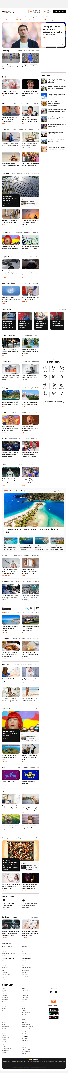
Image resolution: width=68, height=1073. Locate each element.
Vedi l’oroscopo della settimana (53, 401)
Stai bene (24, 703)
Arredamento (35, 555)
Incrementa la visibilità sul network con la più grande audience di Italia (30, 933)
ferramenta (4, 949)
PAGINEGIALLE (15, 1061)
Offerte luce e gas (49, 20)
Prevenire (4, 685)
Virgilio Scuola (5, 1028)
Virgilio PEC (4, 995)
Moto (26, 257)
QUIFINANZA (56, 1061)
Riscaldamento (18, 555)
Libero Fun (24, 1033)
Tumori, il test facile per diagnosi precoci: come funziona (9, 681)
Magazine (5, 103)
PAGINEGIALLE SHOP (22, 1061)
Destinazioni (20, 388)
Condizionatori (6, 575)
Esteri (32, 438)
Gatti (31, 791)
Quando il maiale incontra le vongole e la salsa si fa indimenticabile (56, 103)
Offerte (20, 50)
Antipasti (15, 638)
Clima (13, 173)
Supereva (5, 581)
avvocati (24, 972)
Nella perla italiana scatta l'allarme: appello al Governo (10, 628)
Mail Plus (8, 20)
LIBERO (5, 1061)
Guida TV (15, 103)
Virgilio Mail (4, 990)
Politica (27, 438)
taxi (3, 960)
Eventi (24, 612)
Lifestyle (25, 77)
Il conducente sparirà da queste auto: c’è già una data (9, 273)
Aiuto (3, 1010)
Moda (31, 77)
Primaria (31, 412)
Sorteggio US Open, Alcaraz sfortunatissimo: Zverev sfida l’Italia (29, 481)
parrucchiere (25, 960)
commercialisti (25, 974)
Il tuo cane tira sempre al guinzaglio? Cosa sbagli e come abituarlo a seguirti (30, 808)
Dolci (37, 638)
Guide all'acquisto (29, 50)
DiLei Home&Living (9, 335)
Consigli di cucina (26, 658)
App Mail (4, 1008)
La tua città (24, 1045)
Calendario (4, 1006)
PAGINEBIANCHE (35, 1061)
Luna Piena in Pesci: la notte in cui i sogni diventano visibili (31, 867)
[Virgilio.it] (8, 12)
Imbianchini (27, 555)
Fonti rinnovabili (35, 173)
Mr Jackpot (24, 1031)
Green (4, 205)
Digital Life (36, 283)
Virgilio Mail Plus (6, 993)
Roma (6, 609)
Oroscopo (5, 838)
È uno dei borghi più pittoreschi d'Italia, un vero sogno (9, 905)
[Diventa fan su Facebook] (51, 992)
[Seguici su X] (56, 992)
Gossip (23, 1019)
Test (38, 129)
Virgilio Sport (24, 993)
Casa (3, 355)
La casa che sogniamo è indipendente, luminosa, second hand (29, 146)
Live (38, 464)
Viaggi (32, 17)
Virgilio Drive (5, 997)
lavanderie (4, 972)
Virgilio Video (25, 997)
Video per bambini (23, 767)
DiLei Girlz (5, 129)
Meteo (27, 17)
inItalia (23, 1008)
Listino (37, 257)
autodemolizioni (5, 963)
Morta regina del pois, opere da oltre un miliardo (10, 733)
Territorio (4, 632)
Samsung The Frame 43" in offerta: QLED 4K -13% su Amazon (10, 378)
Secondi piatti (30, 638)
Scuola (4, 412)
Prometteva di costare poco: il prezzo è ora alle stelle (29, 273)
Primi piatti (22, 638)
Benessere (16, 664)
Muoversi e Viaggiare (8, 958)
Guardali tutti (62, 309)
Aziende (37, 612)
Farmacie (30, 612)
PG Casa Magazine (6, 1048)
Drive (21, 20)
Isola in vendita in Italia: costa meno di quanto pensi (9, 757)
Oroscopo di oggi (17, 838)
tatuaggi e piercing (26, 967)
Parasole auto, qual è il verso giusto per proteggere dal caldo (8, 325)
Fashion (20, 129)
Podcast (37, 791)
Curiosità (29, 581)
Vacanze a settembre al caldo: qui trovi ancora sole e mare (26, 547)
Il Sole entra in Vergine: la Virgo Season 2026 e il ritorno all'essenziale (29, 886)
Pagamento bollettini (26, 1028)
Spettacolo (46, 37)
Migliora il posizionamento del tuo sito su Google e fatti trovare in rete (10, 933)
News (21, 103)
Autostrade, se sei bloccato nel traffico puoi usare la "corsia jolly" (30, 598)
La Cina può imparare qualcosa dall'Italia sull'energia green (10, 199)
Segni (37, 838)
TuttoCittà (4, 1052)
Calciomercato (23, 464)
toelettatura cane (6, 974)
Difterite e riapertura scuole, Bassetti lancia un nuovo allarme (30, 428)
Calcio (15, 464)
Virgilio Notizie (25, 990)
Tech (43, 17)
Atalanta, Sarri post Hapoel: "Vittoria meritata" (57, 323)
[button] (62, 44)
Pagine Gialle (7, 943)
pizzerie (23, 955)
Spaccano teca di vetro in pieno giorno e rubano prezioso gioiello (10, 454)
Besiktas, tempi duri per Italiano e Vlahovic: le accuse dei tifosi (9, 481)
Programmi (28, 103)
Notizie (4, 17)
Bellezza (37, 77)
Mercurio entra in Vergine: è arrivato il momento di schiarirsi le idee (11, 886)
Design (37, 335)
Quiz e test (36, 581)
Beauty (15, 129)
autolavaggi (5, 967)
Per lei (37, 50)
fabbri (3, 955)
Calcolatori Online (26, 1051)
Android (24, 283)
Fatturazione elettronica (31, 20)
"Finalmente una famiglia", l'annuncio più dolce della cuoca (30, 93)
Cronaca (21, 438)
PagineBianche (5, 1050)
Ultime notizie (13, 438)
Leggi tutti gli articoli (58, 491)
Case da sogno (29, 335)
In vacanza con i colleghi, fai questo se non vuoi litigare (29, 757)
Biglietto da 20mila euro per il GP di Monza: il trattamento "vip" (30, 628)
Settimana (26, 838)
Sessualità (36, 664)
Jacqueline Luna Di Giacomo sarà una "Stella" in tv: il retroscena (10, 428)
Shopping (4, 1024)
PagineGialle (5, 1041)
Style (26, 129)
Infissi (23, 575)
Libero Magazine (25, 1014)
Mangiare (24, 946)
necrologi (4, 979)
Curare (23, 685)
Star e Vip (18, 77)
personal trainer (25, 977)
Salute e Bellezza (26, 958)
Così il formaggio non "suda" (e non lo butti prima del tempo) (30, 654)
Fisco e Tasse (35, 232)
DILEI (47, 1061)
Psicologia (23, 664)
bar (22, 951)
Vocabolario (24, 1047)
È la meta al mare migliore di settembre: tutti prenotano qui (10, 547)
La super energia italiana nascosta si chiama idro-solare (31, 203)
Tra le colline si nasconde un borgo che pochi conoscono (30, 905)
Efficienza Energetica (23, 173)
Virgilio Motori (7, 257)
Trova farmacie (25, 1042)
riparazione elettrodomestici (8, 953)
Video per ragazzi (34, 767)
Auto (22, 257)
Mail (3, 20)
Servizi (4, 970)
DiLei (4, 77)
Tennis (23, 485)
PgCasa (4, 555)
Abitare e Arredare (7, 946)
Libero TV (24, 1017)
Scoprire (4, 703)
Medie (37, 412)
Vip (22, 97)
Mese (32, 838)
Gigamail (4, 1001)
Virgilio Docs (5, 999)
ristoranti (24, 953)
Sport (9, 17)
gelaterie (24, 949)
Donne (21, 17)
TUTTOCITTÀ (42, 1061)
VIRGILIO (9, 1061)
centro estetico (25, 963)
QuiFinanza (6, 232)
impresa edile (5, 951)
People (12, 77)
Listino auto (4, 1035)
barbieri (23, 965)
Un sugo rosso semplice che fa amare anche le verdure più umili (9, 654)
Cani (27, 791)
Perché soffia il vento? (9, 781)
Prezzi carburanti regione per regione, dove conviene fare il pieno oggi (56, 80)
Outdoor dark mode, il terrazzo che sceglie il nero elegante (10, 351)
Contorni (4, 658)
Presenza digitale (34, 917)
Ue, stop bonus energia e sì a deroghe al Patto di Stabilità (30, 222)
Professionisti (26, 970)
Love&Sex (32, 129)
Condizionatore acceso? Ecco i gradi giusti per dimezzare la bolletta (9, 571)
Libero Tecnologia (8, 283)
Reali (3, 95)
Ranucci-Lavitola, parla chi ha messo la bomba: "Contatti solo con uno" (30, 454)
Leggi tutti (36, 709)
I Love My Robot (26, 381)
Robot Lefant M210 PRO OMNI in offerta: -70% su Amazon (29, 378)
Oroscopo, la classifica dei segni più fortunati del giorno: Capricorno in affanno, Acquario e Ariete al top (10, 863)
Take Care (5, 665)
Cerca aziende (25, 1038)
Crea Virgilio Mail (59, 11)
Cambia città (5, 612)
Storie (37, 438)
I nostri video (6, 309)
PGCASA (30, 1061)
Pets (3, 792)
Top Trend (4, 71)
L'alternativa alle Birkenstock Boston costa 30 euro (10, 67)
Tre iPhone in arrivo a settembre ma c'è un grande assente (11, 299)
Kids (3, 767)
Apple (29, 283)
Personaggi (36, 103)
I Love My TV (26, 361)
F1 (29, 464)
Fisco (23, 250)
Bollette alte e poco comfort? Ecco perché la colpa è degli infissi (29, 571)
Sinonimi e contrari (22, 412)
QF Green (5, 174)
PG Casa (4, 1046)
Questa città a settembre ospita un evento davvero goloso (57, 547)
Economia (15, 17)
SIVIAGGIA (50, 1061)
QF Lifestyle (6, 709)
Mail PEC (15, 20)
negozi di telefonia (6, 977)
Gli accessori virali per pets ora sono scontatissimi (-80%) (10, 828)
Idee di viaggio (29, 388)
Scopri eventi (25, 1040)
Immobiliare (27, 232)
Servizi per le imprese (10, 917)
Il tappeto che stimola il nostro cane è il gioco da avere (9, 808)
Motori (38, 17)
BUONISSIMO (62, 1061)
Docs (41, 20)
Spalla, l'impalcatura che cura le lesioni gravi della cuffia (29, 681)
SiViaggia (5, 388)
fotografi (24, 979)
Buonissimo (6, 638)
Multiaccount (5, 1004)
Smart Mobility (5, 1037)
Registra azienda (6, 1044)
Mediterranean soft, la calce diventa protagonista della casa (30, 351)
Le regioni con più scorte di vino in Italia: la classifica (31, 738)
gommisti (4, 965)
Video (48, 17)
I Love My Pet (35, 361)
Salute (30, 664)
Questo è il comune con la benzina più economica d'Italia (10, 598)
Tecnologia (24, 69)
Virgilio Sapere (5, 1026)
